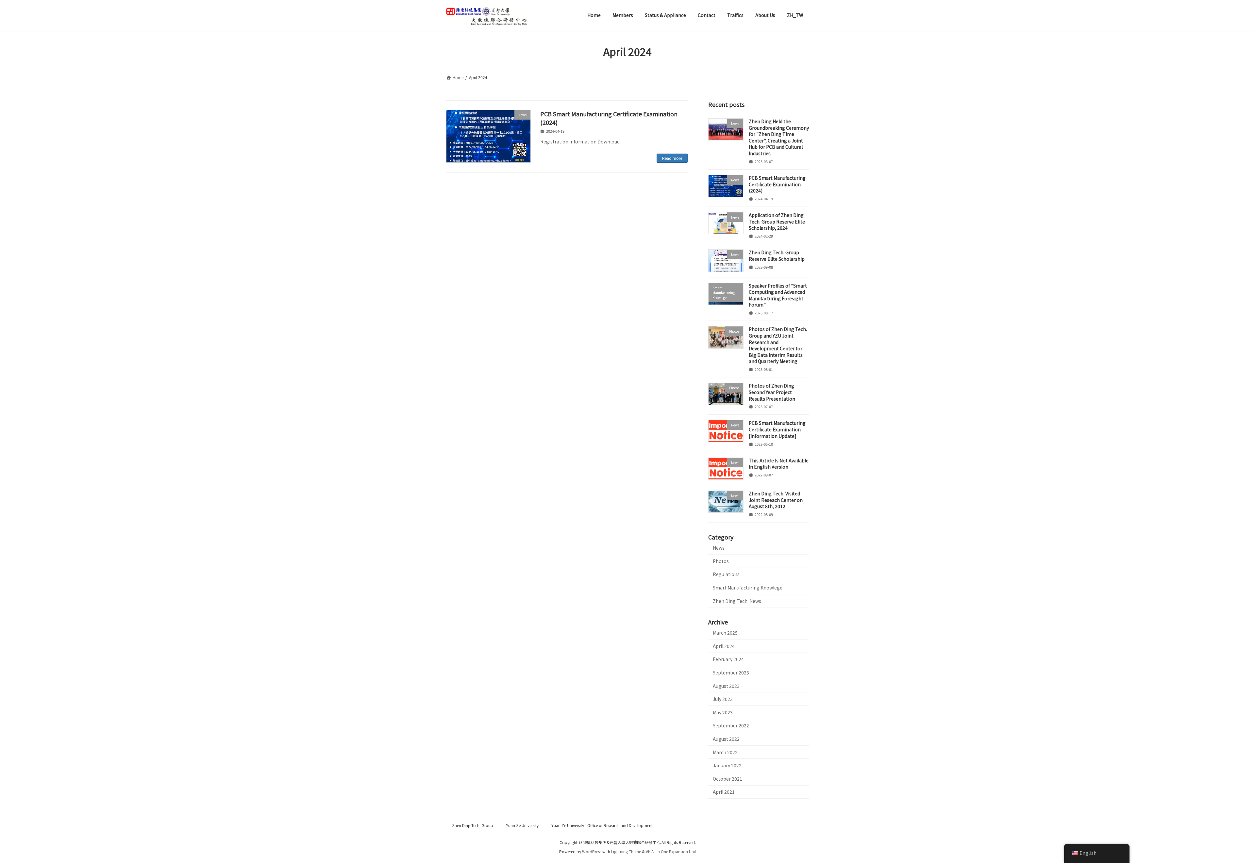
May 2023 (723, 712)
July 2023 (723, 699)
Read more (672, 158)
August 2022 (726, 739)
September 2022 (731, 725)
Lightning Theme (626, 851)
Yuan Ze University (522, 825)
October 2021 (727, 778)
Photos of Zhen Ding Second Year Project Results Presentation (772, 392)
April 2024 (724, 645)
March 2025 (725, 632)
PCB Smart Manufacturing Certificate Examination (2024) (609, 117)
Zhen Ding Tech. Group (472, 825)
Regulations (726, 574)
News (719, 547)
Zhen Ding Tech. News (737, 600)
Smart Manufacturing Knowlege (747, 587)
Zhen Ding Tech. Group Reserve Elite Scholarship (777, 255)
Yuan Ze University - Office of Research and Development (602, 825)
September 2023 (731, 672)
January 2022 (727, 765)
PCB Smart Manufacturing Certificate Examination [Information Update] (777, 429)
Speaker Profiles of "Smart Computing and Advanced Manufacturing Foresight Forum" (778, 295)
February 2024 (728, 659)
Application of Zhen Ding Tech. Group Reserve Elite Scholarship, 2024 (777, 221)
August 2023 (726, 685)
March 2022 (725, 752)
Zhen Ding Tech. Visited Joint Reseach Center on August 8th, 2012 (776, 499)
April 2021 (724, 791)
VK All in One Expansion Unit (671, 851)
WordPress (591, 851)
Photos (721, 560)
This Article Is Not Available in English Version (779, 463)
